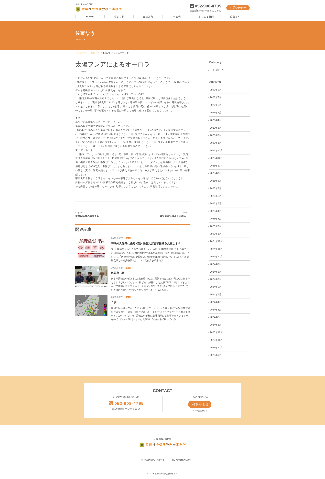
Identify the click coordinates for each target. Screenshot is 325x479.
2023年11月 (216, 340)
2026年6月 (215, 105)
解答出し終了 (119, 272)
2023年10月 (216, 347)
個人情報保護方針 (181, 459)
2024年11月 (216, 249)
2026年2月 (215, 135)
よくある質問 (206, 16)
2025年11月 (216, 158)
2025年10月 (216, 165)
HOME (90, 16)
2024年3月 (215, 309)
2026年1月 (215, 142)
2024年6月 (215, 286)
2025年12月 (216, 150)
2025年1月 (215, 233)
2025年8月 (215, 180)
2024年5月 (215, 294)
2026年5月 (215, 112)
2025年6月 (215, 196)
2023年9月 (215, 355)
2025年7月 (215, 188)
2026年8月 (215, 89)
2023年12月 (216, 332)
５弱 (113, 302)
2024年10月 (216, 256)
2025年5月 (215, 203)
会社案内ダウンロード (153, 459)
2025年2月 (215, 226)
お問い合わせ (238, 7)
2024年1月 (215, 324)
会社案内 (148, 16)
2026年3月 (215, 127)
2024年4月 (215, 302)
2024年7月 (215, 279)
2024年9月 (215, 264)
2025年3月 (215, 218)
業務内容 (119, 16)
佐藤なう (235, 16)
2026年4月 (215, 120)
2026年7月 (215, 97)
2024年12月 (216, 241)
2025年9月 (215, 173)
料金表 (177, 16)
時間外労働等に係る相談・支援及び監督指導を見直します (146, 243)
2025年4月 (215, 211)
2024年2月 (215, 317)
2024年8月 (215, 271)
